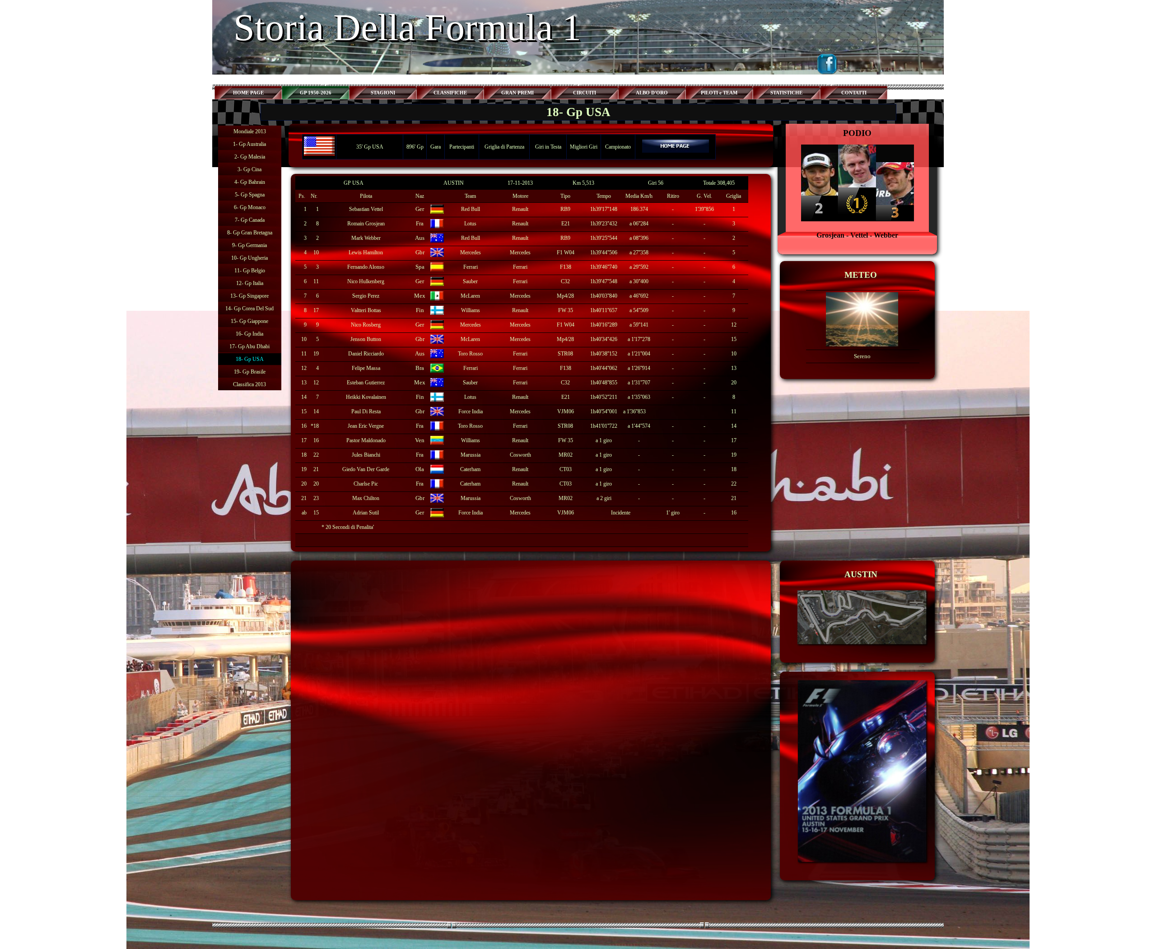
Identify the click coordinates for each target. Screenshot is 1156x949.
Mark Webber (366, 238)
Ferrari (470, 267)
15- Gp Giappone (249, 321)
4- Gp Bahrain (249, 182)
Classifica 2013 (249, 384)
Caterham (470, 469)
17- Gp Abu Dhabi (249, 346)
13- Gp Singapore (249, 296)
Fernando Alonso (365, 267)
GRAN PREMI (517, 92)
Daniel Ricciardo (366, 354)
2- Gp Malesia (249, 157)
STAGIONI (383, 92)
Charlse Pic (366, 484)
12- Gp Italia (249, 283)
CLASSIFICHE (450, 92)
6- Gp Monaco (250, 207)
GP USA (354, 183)
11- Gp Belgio (249, 270)
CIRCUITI (584, 92)
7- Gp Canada (250, 220)
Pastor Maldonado (366, 440)
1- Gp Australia (249, 144)
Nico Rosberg (366, 325)
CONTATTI (854, 92)
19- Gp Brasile (250, 372)
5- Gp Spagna (250, 195)
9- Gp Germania (249, 245)
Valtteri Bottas (366, 310)
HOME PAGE (248, 92)
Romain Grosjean (366, 223)
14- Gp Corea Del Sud (249, 308)
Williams (470, 310)
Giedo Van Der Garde (365, 469)
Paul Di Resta (366, 411)
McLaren (470, 296)
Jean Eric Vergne (366, 426)
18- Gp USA (250, 359)
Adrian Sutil (366, 513)
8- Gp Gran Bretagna (249, 232)
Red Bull (470, 209)
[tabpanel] (857, 183)
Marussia (470, 455)
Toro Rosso (470, 354)
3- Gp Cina (249, 169)
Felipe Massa (366, 368)
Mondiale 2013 (249, 131)
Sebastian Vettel (366, 209)
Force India (470, 513)
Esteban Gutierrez (366, 382)
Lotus (470, 223)
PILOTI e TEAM (719, 92)
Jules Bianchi (366, 455)
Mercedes (470, 252)
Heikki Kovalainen (366, 397)
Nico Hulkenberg (365, 281)
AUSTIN (453, 183)
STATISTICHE (786, 92)
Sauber (470, 281)
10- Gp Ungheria (249, 258)
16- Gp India (249, 334)
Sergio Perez (365, 296)
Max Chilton (365, 498)
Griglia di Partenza (504, 147)
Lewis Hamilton (366, 252)
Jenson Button (365, 339)
